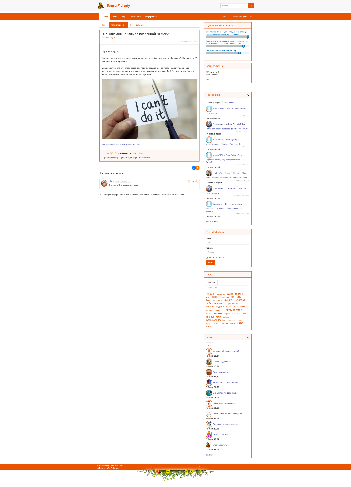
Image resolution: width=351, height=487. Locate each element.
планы (210, 316)
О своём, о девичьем (222, 361)
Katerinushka (218, 108)
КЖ (232, 297)
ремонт (240, 320)
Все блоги (209, 455)
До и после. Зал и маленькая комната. (224, 209)
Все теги (211, 282)
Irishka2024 (218, 139)
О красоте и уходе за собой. (225, 393)
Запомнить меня (216, 257)
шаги (208, 326)
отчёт (218, 313)
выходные (221, 294)
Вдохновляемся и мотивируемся (227, 413)
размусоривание (216, 320)
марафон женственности (234, 303)
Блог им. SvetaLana (237, 188)
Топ (209, 345)
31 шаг (210, 293)
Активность (136, 16)
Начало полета (212, 193)
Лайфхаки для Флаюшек (224, 403)
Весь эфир (210, 221)
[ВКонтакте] (194, 168)
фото (232, 323)
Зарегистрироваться (242, 16)
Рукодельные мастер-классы (226, 424)
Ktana (111, 181)
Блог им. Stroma (232, 173)
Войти (226, 16)
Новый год (219, 310)
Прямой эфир (213, 94)
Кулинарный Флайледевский (226, 351)
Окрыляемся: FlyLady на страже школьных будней (225, 160)
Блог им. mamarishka (236, 108)
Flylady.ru (115, 468)
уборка (225, 323)
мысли (229, 306)
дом (208, 297)
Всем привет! (212, 113)
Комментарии (214, 102)
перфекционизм (145, 158)
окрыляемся (124, 158)
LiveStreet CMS (116, 465)
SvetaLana (217, 204)
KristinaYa (217, 173)
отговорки (134, 158)
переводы (115, 158)
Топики (104, 16)
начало (209, 310)
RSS (208, 79)
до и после (239, 293)
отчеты (209, 313)
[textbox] (227, 287)
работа (226, 317)
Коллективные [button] (117, 25)
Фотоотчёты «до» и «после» (225, 382)
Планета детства (220, 434)
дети (230, 293)
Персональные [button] (137, 25)
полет (218, 316)
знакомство (224, 297)
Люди (124, 16)
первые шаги (229, 313)
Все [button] (103, 25)
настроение (239, 306)
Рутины (209, 323)
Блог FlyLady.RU (109, 37)
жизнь (214, 296)
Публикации (230, 102)
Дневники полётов (221, 372)
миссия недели (215, 306)
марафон (217, 303)
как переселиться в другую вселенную (121, 144)
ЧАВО (108, 158)
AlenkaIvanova (124, 153)
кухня (219, 300)
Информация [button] (151, 16)
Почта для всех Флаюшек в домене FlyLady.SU (226, 128)
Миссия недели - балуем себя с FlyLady (221, 50)
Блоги (114, 16)
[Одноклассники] (197, 168)
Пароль (209, 248)
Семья (217, 323)
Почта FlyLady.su (215, 232)
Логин (208, 238)
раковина (231, 320)
